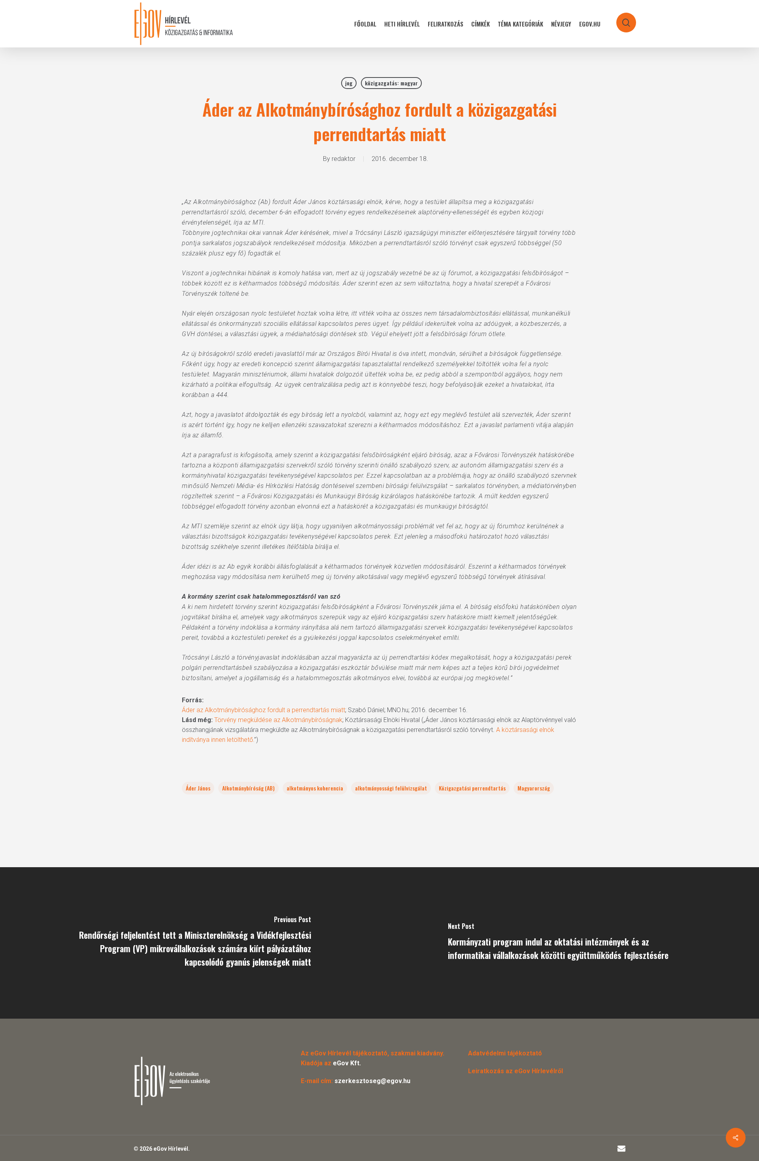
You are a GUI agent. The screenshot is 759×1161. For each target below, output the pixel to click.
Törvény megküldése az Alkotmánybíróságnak (278, 720)
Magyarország (533, 788)
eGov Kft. (347, 1063)
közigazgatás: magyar (391, 83)
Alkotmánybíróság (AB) (248, 788)
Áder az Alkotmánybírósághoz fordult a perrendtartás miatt (263, 710)
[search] (621, 19)
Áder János (198, 788)
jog (349, 83)
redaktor (343, 159)
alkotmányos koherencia (315, 788)
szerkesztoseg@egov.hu (372, 1081)
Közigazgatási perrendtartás (472, 788)
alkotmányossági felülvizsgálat (391, 788)
